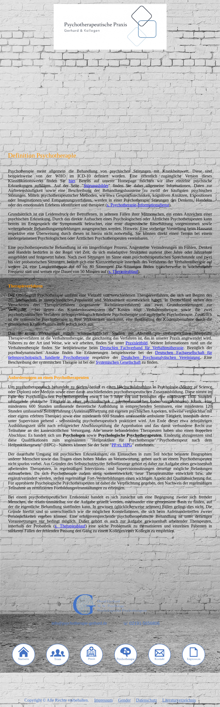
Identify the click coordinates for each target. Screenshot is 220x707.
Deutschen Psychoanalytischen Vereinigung (160, 357)
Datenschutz (146, 700)
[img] (110, 27)
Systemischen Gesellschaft (118, 362)
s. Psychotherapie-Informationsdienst (138, 205)
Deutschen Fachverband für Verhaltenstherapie (142, 347)
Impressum (103, 700)
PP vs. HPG (122, 445)
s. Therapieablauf (123, 271)
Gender (124, 700)
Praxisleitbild (137, 343)
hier (72, 180)
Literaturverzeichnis (179, 700)
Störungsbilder (96, 185)
